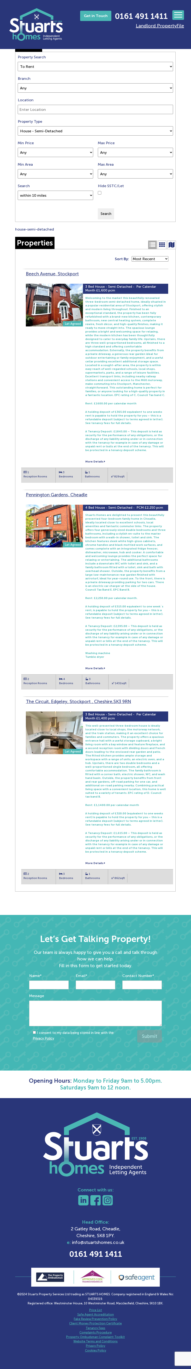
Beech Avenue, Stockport (52, 274)
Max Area (106, 164)
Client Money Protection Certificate (95, 1323)
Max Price (106, 143)
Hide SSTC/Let (111, 186)
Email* (81, 975)
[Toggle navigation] (178, 15)
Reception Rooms (35, 476)
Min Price (26, 143)
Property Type (30, 121)
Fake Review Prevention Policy (95, 1319)
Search (24, 186)
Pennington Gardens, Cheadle (56, 494)
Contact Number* (138, 975)
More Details (94, 461)
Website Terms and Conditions (95, 1341)
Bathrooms (92, 476)
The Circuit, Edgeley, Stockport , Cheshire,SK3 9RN (78, 701)
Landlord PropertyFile (160, 25)
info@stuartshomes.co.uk (98, 1242)
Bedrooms (66, 476)
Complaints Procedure (95, 1332)
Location (26, 100)
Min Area (25, 164)
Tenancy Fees (95, 1328)
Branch (24, 78)
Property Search (32, 57)
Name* (35, 975)
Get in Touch (96, 16)
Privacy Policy (43, 1038)
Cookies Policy (95, 1350)
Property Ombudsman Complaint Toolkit (95, 1337)
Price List (95, 1310)
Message (36, 996)
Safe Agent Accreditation (95, 1314)
